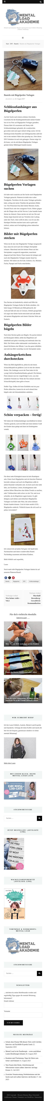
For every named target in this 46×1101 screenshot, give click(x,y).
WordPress (30, 1097)
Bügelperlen (16, 581)
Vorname (7, 1011)
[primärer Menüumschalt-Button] (23, 38)
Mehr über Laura (9, 763)
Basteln (7, 581)
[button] (5, 577)
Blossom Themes (12, 1097)
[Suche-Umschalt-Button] (41, 2)
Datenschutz (38, 1097)
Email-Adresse (9, 1001)
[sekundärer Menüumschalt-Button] (4, 1)
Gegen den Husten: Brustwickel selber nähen (21, 672)
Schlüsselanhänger (34, 581)
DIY (24, 581)
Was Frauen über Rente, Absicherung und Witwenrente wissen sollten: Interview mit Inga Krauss (21, 1067)
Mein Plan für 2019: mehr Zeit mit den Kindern (22, 644)
